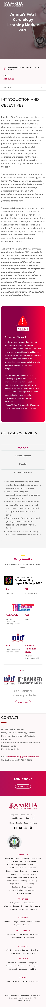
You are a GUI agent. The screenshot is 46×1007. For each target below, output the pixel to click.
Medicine (33, 877)
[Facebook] (15, 827)
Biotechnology (12, 871)
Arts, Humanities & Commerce (28, 858)
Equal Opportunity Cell (25, 998)
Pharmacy (33, 880)
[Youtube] (26, 827)
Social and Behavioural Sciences (22, 890)
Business (23, 871)
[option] (23, 689)
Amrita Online (31, 909)
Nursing (24, 880)
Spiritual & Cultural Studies (22, 887)
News (11, 823)
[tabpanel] (23, 509)
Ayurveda (32, 868)
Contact (33, 823)
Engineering (24, 874)
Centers (7, 922)
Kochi (7, 76)
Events (19, 823)
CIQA (37, 981)
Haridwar (33, 969)
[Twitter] (20, 827)
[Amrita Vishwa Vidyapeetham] (13, 4)
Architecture (13, 861)
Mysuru (35, 966)
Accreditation (21, 934)
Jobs (26, 823)
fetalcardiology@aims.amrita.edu (23, 757)
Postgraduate (29, 903)
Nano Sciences (13, 880)
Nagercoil (13, 969)
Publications (27, 925)
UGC (31, 981)
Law (32, 874)
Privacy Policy (35, 995)
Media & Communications (17, 877)
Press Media (17, 938)
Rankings (10, 934)
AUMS (8, 950)
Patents (37, 922)
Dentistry (13, 874)
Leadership (33, 934)
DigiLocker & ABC (28, 953)
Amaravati (22, 963)
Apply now (14, 815)
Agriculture (9, 858)
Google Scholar (19, 922)
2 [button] (23, 670)
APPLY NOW (9, 78)
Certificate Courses (16, 909)
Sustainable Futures (23, 893)
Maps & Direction (28, 815)
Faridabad (23, 969)
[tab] (23, 447)
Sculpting (30, 884)
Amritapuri (12, 963)
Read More (23, 702)
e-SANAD (15, 953)
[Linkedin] (31, 827)
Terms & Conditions (23, 1000)
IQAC (9, 981)
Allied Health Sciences (17, 868)
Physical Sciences (17, 884)
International (35, 906)
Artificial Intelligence (28, 861)
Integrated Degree (11, 906)
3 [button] (25, 670)
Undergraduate (15, 903)
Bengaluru (32, 963)
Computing (33, 871)
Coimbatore (19, 966)
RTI (35, 998)
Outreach (29, 818)
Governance (29, 938)
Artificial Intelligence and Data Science (22, 865)
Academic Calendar (21, 950)
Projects (17, 925)
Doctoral (24, 906)
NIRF (25, 981)
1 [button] (20, 670)
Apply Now (23, 786)
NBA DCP (17, 981)
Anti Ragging (18, 818)
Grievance (12, 998)
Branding (34, 950)
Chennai (9, 966)
